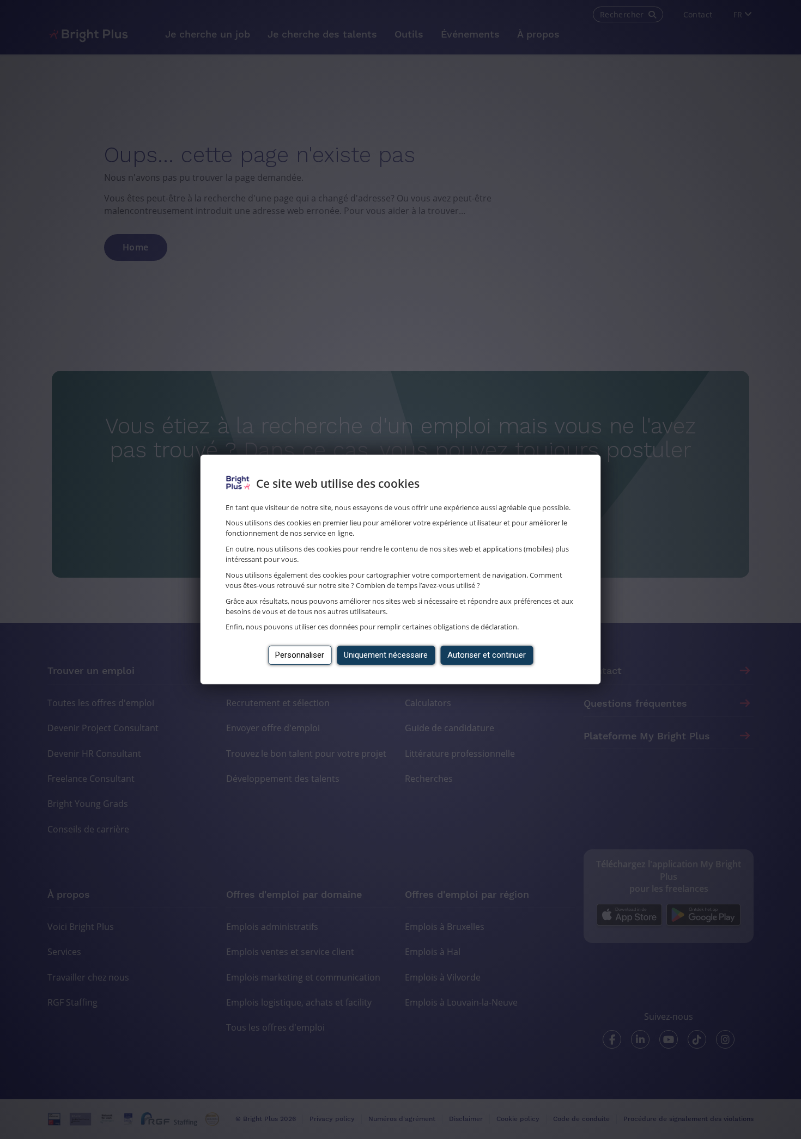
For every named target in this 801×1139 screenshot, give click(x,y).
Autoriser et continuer (486, 655)
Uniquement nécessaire (386, 655)
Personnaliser (299, 655)
